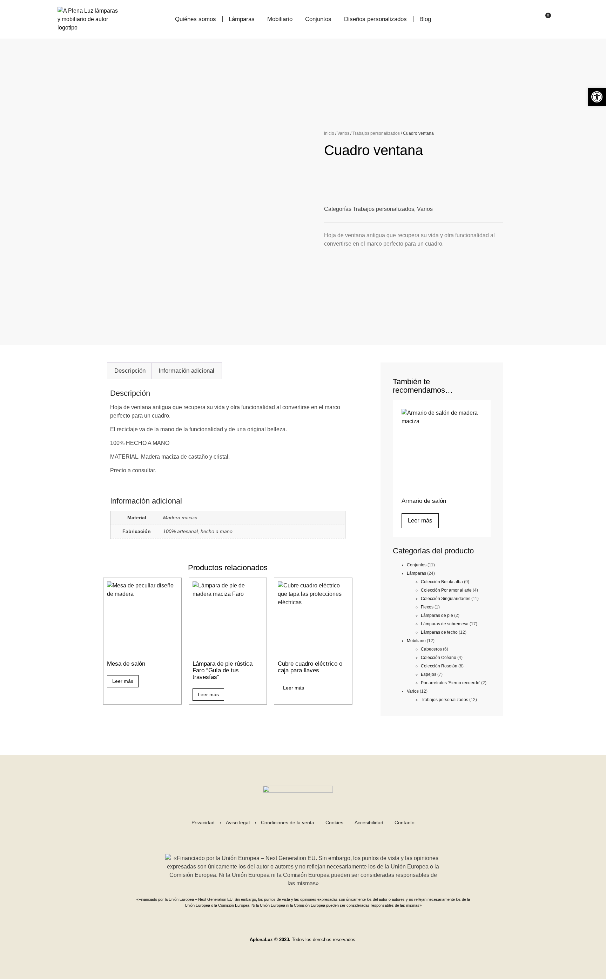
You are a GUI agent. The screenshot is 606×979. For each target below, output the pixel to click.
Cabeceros (431, 649)
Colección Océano (438, 657)
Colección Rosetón (439, 666)
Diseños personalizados (375, 19)
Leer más (122, 681)
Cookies (334, 822)
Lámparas (242, 19)
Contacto (405, 822)
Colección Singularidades (445, 598)
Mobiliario (279, 19)
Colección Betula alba (442, 581)
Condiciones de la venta (287, 822)
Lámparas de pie (437, 615)
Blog (425, 19)
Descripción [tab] (130, 370)
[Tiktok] (303, 836)
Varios (343, 133)
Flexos (427, 607)
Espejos (428, 674)
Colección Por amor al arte (446, 590)
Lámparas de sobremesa (445, 623)
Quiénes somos (195, 19)
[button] (597, 97)
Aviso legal (238, 822)
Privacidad (203, 822)
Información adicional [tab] (186, 370)
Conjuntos (318, 19)
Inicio (329, 133)
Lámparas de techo (439, 632)
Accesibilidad (369, 822)
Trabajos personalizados (376, 133)
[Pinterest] (320, 836)
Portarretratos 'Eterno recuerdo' (450, 682)
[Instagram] (285, 836)
